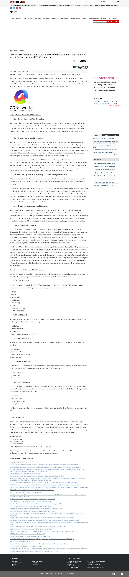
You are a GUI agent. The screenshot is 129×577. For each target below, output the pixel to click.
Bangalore (105, 104)
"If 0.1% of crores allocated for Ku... (104, 185)
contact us (78, 408)
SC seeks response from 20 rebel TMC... (105, 169)
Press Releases (93, 18)
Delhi (97, 101)
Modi (113, 87)
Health (78, 2)
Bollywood (75, 18)
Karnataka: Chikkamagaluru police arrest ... (105, 141)
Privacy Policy (36, 562)
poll (109, 82)
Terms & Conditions (37, 561)
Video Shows (70, 564)
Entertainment (63, 18)
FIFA (95, 90)
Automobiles (90, 566)
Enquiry (14, 564)
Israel (96, 87)
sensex (114, 85)
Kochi (115, 104)
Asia (18, 18)
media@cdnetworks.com (17, 441)
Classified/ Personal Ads (93, 564)
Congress (101, 87)
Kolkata (115, 101)
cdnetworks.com (53, 432)
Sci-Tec (46, 18)
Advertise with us (29, 5)
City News (113, 18)
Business (38, 18)
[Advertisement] (73, 11)
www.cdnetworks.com (16, 443)
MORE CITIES (114, 106)
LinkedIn (72, 432)
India (13, 18)
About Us (14, 561)
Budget (112, 90)
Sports (30, 18)
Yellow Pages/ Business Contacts (96, 561)
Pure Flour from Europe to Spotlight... (105, 179)
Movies (69, 2)
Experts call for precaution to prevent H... (105, 152)
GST (98, 82)
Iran (104, 85)
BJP (105, 87)
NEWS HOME (13, 51)
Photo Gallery (91, 562)
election (114, 82)
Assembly (103, 82)
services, (64, 229)
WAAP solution (71, 123)
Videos (87, 2)
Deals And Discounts (72, 567)
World (23, 18)
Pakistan (101, 90)
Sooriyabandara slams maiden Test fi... (105, 163)
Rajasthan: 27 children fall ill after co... (104, 138)
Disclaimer (35, 564)
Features (103, 18)
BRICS (109, 85)
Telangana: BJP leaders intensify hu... (104, 173)
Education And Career (73, 562)
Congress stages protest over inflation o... (105, 144)
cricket (107, 90)
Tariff (95, 82)
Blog (95, 2)
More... (116, 154)
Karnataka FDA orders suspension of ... (105, 176)
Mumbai (106, 101)
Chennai (97, 104)
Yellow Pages (58, 2)
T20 (95, 85)
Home (30, 2)
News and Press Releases (74, 561)
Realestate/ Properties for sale (95, 567)
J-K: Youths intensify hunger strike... (104, 182)
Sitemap (14, 566)
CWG (109, 87)
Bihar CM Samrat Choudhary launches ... (105, 166)
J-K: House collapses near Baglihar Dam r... (105, 149)
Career (46, 2)
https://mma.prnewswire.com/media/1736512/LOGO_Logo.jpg (32, 447)
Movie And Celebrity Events (74, 566)
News (38, 2)
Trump (99, 85)
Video (84, 18)
